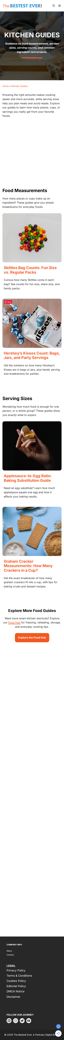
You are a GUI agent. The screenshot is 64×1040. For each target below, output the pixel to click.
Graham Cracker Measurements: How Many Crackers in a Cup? (28, 566)
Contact (10, 955)
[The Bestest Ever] (23, 5)
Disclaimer (13, 996)
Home (5, 86)
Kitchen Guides (19, 86)
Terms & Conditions (19, 975)
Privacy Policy (16, 970)
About (9, 951)
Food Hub (14, 622)
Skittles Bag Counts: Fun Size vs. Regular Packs (30, 270)
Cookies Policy (16, 981)
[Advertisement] (32, 154)
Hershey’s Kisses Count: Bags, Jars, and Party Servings (32, 355)
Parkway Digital (43, 1034)
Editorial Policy (16, 986)
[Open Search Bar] (54, 5)
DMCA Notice (15, 991)
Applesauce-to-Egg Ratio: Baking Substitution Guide (28, 478)
